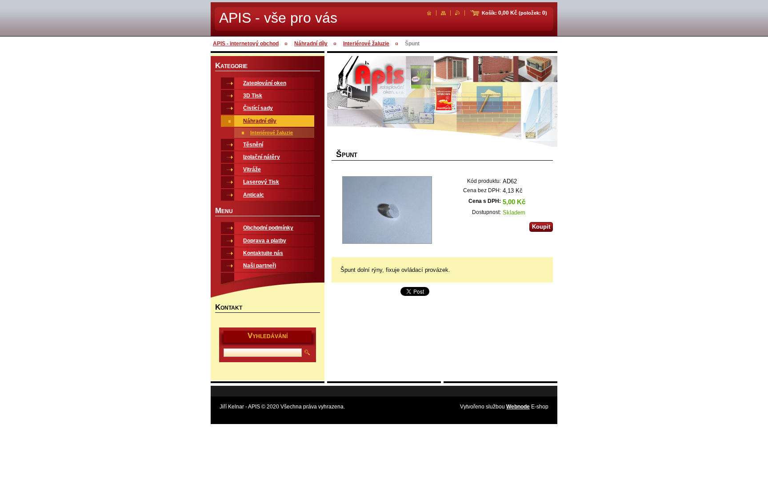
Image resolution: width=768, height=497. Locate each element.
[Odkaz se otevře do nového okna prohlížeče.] (387, 211)
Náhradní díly (311, 43)
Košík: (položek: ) (514, 13)
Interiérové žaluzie (366, 43)
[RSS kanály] (457, 13)
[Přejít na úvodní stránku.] (429, 13)
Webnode (518, 406)
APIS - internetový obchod (246, 43)
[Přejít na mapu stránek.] (443, 13)
